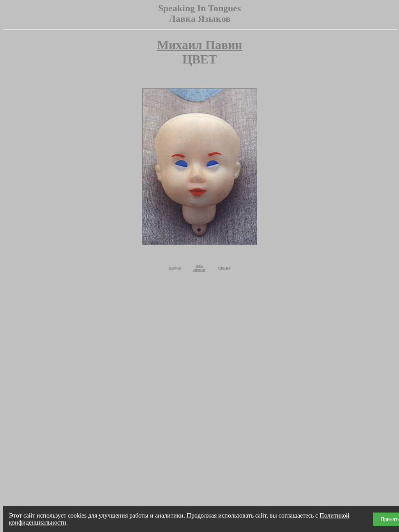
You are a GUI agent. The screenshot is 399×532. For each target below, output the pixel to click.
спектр (199, 270)
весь (199, 265)
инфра (175, 267)
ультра (224, 267)
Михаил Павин (199, 45)
